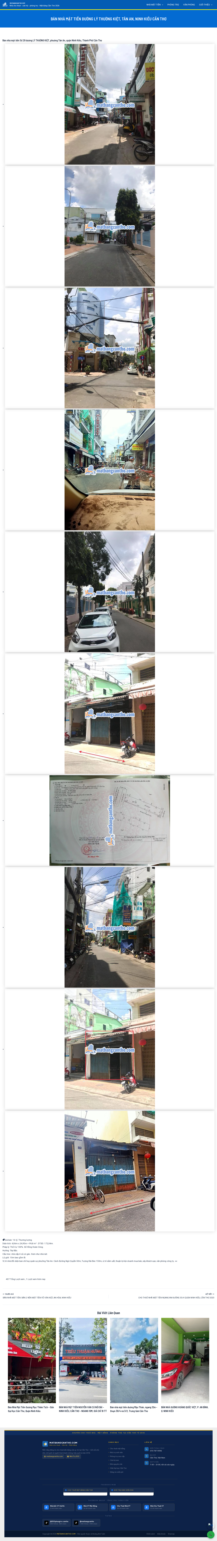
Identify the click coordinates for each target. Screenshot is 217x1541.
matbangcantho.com (54, 1456)
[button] (162, 5)
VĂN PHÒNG (189, 4)
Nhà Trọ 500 (74, 1456)
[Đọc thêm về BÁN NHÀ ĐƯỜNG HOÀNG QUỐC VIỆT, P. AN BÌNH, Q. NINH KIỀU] (185, 1360)
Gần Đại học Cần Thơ (118, 1468)
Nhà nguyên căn (116, 1464)
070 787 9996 (156, 1451)
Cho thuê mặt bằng (117, 1449)
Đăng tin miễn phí (116, 1472)
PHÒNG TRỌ (173, 4)
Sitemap (171, 1534)
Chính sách (150, 1534)
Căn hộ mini (114, 1460)
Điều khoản (161, 1534)
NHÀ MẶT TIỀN (154, 4)
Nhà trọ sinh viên (116, 1452)
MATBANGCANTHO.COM (17, 3)
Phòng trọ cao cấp (117, 1456)
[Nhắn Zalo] (210, 1525)
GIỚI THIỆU (204, 4)
